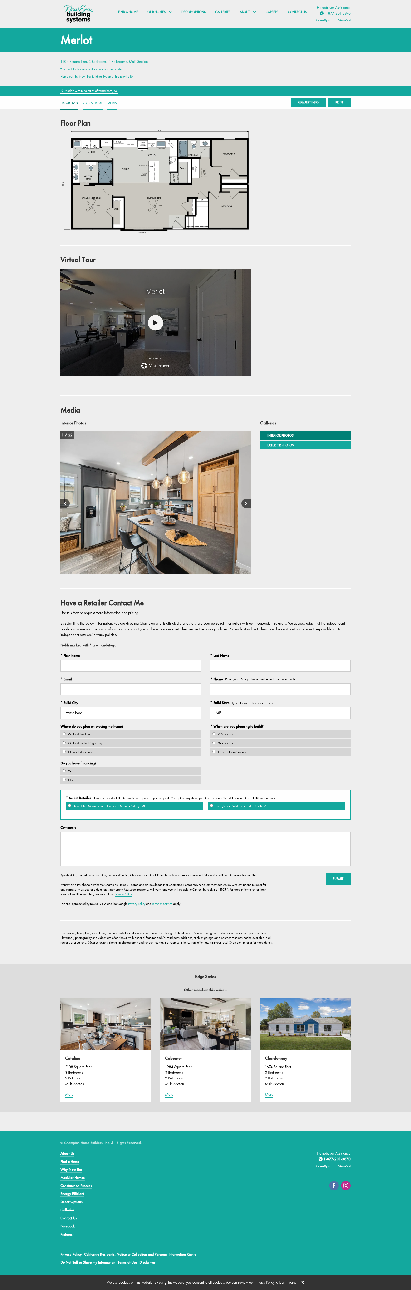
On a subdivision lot (81, 752)
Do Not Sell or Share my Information (87, 1262)
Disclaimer (147, 1262)
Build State (221, 702)
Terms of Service (162, 903)
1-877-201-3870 (338, 13)
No (70, 780)
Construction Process (76, 1185)
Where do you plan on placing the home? (91, 726)
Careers (272, 12)
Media (112, 103)
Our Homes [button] (156, 12)
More (69, 1094)
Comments (68, 827)
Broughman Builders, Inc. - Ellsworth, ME (241, 806)
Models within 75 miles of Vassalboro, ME (91, 91)
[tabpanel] (155, 502)
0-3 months (225, 734)
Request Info (308, 102)
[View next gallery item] (246, 503)
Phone (217, 679)
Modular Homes (72, 1177)
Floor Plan (69, 103)
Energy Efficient (72, 1193)
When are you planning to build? (238, 726)
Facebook (67, 1226)
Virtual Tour (93, 103)
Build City (70, 702)
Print (339, 102)
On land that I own (80, 734)
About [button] (245, 12)
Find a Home (128, 12)
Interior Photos (280, 435)
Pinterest (66, 1234)
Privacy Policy (123, 894)
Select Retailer (79, 797)
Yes (70, 771)
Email (67, 679)
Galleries (222, 12)
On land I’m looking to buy (85, 743)
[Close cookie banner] (303, 1282)
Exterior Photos (280, 445)
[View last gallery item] (65, 503)
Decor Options (193, 12)
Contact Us (297, 12)
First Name (71, 655)
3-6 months (225, 743)
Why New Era (71, 1169)
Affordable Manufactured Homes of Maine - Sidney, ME (109, 806)
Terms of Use (127, 1262)
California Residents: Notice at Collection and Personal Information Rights (140, 1254)
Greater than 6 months (232, 752)
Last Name (220, 655)
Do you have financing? (78, 763)
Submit (338, 878)
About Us (67, 1153)
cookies (124, 1282)
